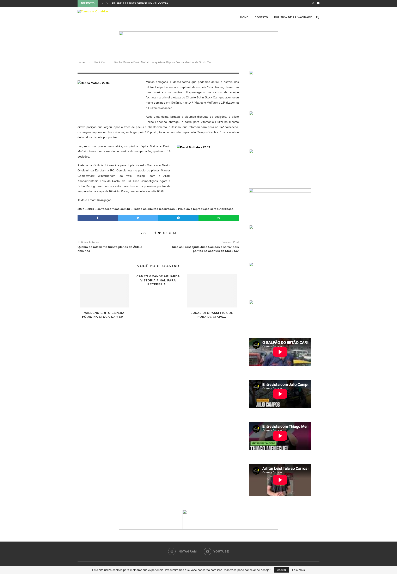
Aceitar (281, 570)
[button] (198, 520)
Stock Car (99, 62)
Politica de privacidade (293, 17)
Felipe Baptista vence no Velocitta (140, 3)
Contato (261, 17)
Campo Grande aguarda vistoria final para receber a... (158, 280)
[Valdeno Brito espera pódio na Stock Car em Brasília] (104, 290)
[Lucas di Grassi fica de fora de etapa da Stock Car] (212, 290)
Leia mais (298, 569)
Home (244, 17)
